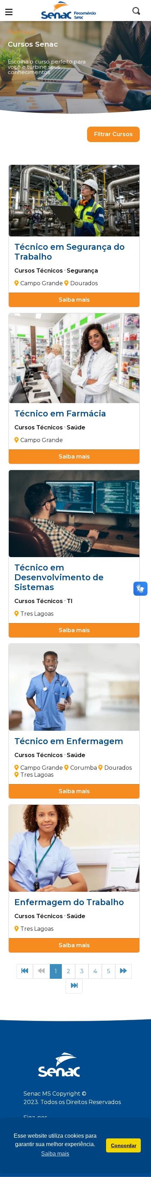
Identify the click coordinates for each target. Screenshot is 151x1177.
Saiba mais (74, 299)
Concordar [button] (123, 1145)
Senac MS (75, 10)
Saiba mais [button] (55, 1154)
